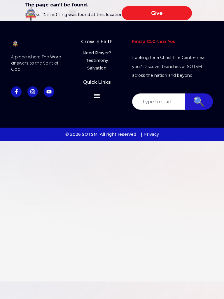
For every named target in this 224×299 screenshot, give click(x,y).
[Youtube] (49, 91)
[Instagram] (32, 91)
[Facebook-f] (16, 91)
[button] (72, 13)
